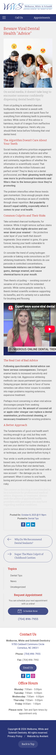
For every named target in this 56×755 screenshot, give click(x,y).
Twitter (28, 676)
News (13, 581)
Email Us (28, 667)
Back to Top (28, 744)
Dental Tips (33, 518)
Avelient (44, 736)
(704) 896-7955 (32, 653)
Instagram (33, 676)
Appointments (42, 17)
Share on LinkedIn (33, 524)
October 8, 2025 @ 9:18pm (33, 515)
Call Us (19, 17)
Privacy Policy (14, 736)
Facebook (23, 676)
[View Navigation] (5, 18)
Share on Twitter (28, 524)
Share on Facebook (23, 524)
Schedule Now (30, 611)
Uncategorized (18, 587)
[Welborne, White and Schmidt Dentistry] (28, 6)
